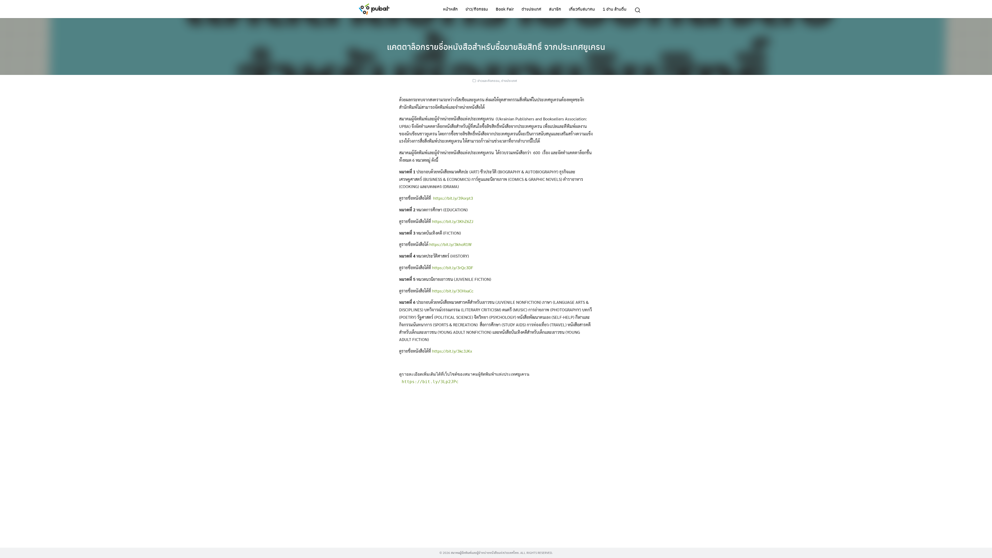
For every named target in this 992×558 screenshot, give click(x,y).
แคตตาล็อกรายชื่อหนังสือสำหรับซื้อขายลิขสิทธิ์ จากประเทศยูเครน (496, 46)
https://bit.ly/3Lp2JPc (430, 381)
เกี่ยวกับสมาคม (582, 9)
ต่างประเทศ (531, 9)
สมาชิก (555, 9)
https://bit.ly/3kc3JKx (452, 351)
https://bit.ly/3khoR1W (450, 244)
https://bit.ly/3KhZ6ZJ (452, 221)
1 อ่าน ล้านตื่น (614, 9)
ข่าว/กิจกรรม (477, 9)
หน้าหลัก (450, 9)
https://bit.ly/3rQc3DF (452, 267)
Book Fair (505, 9)
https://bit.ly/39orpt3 (453, 198)
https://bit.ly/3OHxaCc (453, 290)
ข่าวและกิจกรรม (488, 80)
